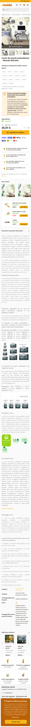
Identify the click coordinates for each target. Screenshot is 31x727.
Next (27, 32)
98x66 (4, 71)
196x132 (22, 71)
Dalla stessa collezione (8, 632)
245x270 (17, 75)
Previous (2, 643)
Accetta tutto (16, 722)
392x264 (17, 79)
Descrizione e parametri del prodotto (12, 231)
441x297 (24, 79)
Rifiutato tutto (15, 717)
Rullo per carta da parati (19, 203)
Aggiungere (24, 207)
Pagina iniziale (6, 14)
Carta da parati (16, 14)
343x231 (11, 79)
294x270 (5, 79)
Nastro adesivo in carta (19, 211)
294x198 (24, 75)
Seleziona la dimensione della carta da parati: (14, 67)
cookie (16, 709)
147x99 (9, 71)
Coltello (14, 220)
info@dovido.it (8, 693)
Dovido (4, 176)
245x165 (11, 75)
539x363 (11, 83)
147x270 (16, 71)
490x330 (5, 83)
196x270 (5, 75)
